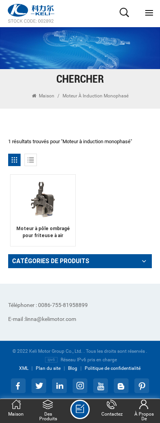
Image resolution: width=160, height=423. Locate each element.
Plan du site (48, 368)
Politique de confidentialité (113, 368)
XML (23, 368)
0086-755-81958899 (48, 305)
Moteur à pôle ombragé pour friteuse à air (43, 232)
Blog (72, 368)
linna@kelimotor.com (42, 319)
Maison (47, 96)
